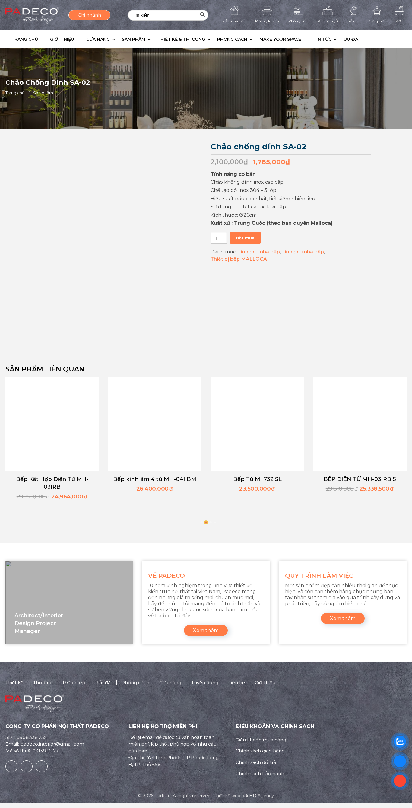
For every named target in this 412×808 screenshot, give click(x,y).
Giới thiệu (265, 682)
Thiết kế (14, 682)
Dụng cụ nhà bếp (259, 252)
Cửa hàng (170, 682)
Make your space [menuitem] (280, 39)
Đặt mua (245, 237)
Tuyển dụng (204, 682)
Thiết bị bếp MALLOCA (239, 259)
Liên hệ (236, 682)
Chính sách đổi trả (256, 762)
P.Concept (75, 682)
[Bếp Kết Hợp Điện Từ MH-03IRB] (52, 424)
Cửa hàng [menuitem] (98, 39)
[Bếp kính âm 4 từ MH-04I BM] (154, 424)
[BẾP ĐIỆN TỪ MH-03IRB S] (360, 424)
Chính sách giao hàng (260, 751)
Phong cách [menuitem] (232, 39)
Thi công (43, 682)
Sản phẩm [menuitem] (133, 39)
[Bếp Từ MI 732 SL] (257, 424)
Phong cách (135, 682)
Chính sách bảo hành (260, 773)
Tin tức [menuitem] (322, 39)
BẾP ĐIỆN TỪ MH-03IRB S (360, 479)
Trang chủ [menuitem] (24, 39)
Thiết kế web (227, 795)
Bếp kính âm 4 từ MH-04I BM (154, 479)
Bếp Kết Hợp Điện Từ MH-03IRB (52, 483)
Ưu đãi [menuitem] (352, 39)
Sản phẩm (43, 92)
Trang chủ (15, 92)
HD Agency (261, 795)
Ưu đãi (104, 682)
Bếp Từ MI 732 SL (257, 479)
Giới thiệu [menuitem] (62, 39)
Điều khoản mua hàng (261, 740)
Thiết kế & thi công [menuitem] (181, 39)
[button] (370, 39)
